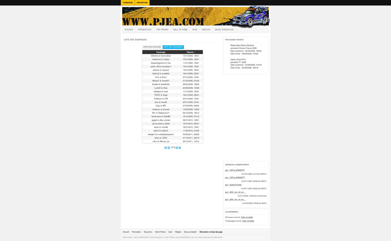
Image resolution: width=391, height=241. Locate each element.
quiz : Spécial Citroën (233, 184)
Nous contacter (224, 29)
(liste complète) (247, 217)
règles (206, 29)
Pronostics (144, 29)
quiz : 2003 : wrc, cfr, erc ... (235, 192)
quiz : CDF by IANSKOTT (235, 170)
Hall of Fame (180, 29)
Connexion (128, 2)
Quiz (194, 29)
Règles (178, 232)
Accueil (129, 29)
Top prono (162, 29)
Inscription (142, 2)
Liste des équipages (173, 47)
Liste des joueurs (152, 47)
